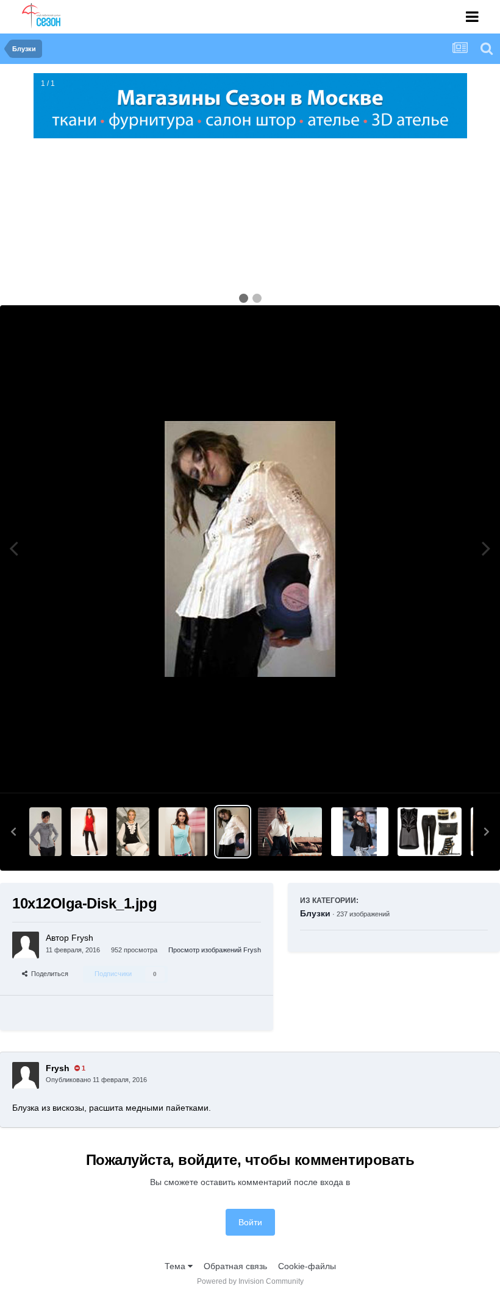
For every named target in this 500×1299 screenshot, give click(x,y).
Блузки (315, 913)
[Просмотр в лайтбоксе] (250, 549)
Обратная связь (235, 1266)
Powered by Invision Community (250, 1281)
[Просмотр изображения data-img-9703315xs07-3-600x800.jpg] (89, 831)
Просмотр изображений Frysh (214, 950)
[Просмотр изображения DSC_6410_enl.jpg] (45, 831)
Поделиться (47, 973)
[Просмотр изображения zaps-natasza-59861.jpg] (132, 831)
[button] (13, 831)
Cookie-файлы (307, 1266)
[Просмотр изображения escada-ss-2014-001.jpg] (290, 831)
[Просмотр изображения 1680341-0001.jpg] (183, 831)
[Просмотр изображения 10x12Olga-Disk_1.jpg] (232, 831)
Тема (176, 1266)
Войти (250, 1222)
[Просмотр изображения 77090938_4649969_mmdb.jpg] (359, 831)
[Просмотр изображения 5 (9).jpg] (429, 831)
